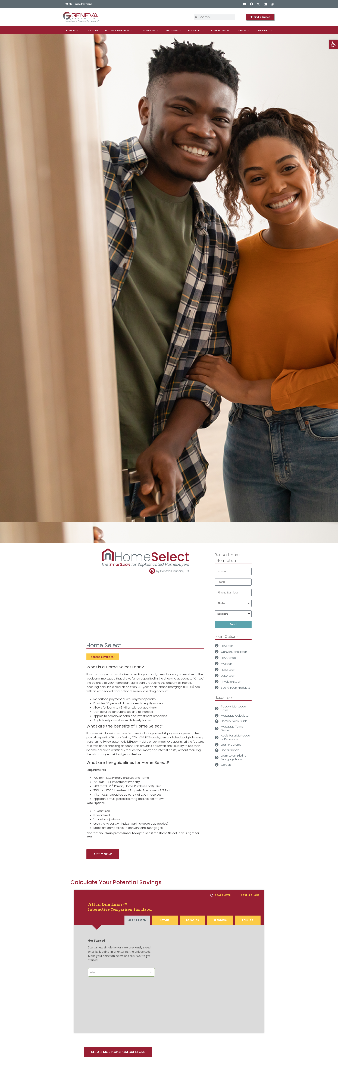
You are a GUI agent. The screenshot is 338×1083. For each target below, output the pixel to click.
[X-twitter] (258, 4)
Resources (194, 30)
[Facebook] (251, 4)
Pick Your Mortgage (117, 30)
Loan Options (147, 30)
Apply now (172, 30)
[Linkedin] (265, 4)
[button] (333, 44)
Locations (92, 30)
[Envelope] (244, 4)
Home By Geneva (220, 30)
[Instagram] (272, 4)
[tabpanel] (169, 979)
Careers (241, 30)
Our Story (262, 30)
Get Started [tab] (137, 920)
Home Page (72, 30)
